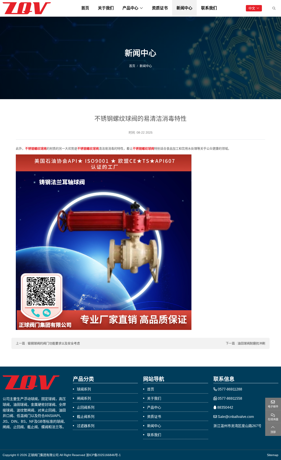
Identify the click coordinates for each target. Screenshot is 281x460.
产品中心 (130, 8)
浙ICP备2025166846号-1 (103, 455)
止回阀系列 (85, 407)
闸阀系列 (84, 398)
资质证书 (160, 8)
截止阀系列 (85, 417)
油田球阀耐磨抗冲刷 (251, 343)
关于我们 (106, 8)
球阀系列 (84, 389)
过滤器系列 (85, 426)
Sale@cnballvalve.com (236, 417)
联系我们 (209, 8)
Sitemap (272, 455)
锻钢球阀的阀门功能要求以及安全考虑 (54, 343)
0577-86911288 (230, 389)
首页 (85, 8)
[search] (273, 8)
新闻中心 (184, 8)
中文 (252, 8)
